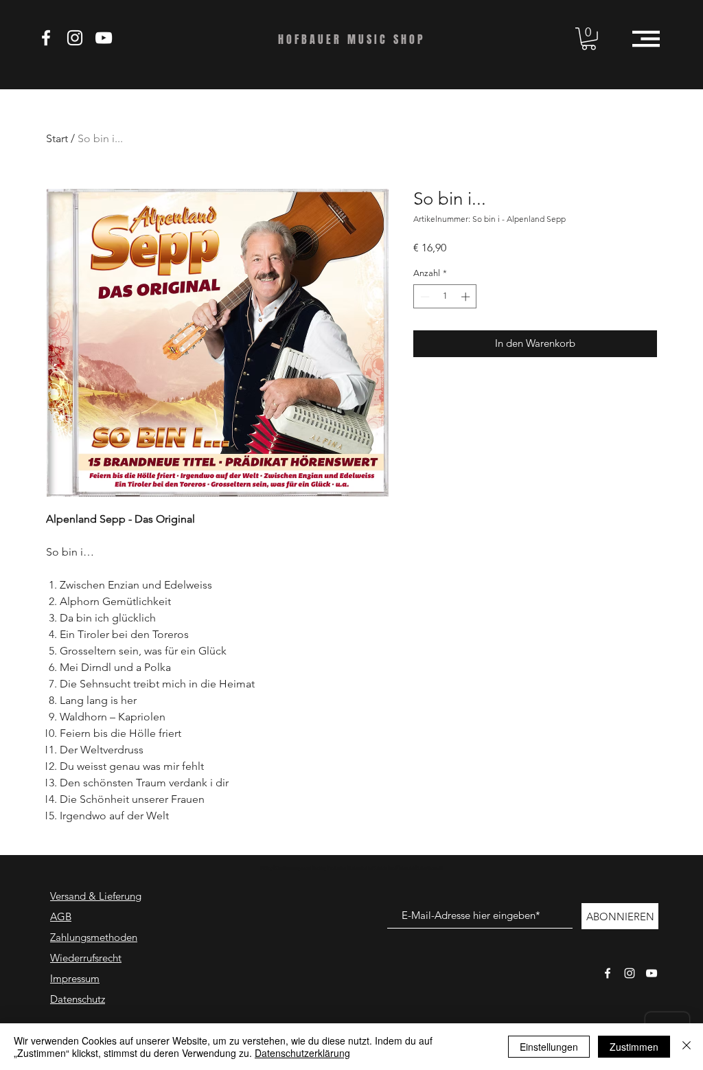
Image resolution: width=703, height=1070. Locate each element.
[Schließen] (686, 1046)
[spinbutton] (445, 296)
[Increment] (467, 296)
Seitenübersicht (430, 868)
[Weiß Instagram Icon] (75, 37)
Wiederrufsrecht (86, 957)
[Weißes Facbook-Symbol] (607, 973)
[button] (588, 38)
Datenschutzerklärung (302, 1053)
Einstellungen (549, 1047)
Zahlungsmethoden (93, 937)
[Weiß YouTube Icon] (103, 37)
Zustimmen (634, 1047)
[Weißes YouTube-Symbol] (651, 973)
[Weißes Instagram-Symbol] (629, 973)
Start (57, 138)
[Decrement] (423, 296)
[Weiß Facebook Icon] (46, 37)
